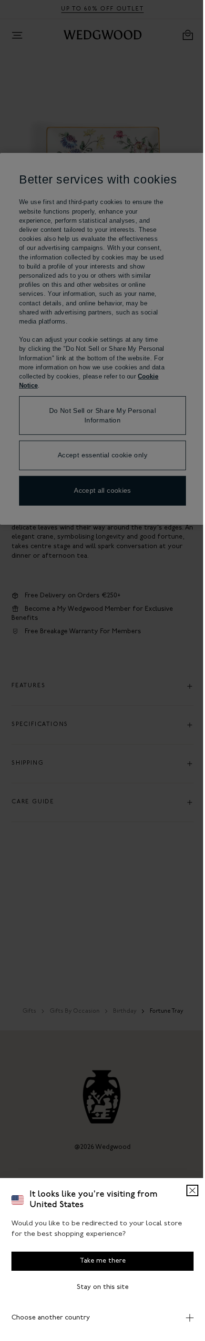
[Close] (185, 1190)
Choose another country (50, 1317)
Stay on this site (99, 1287)
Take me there (99, 1261)
